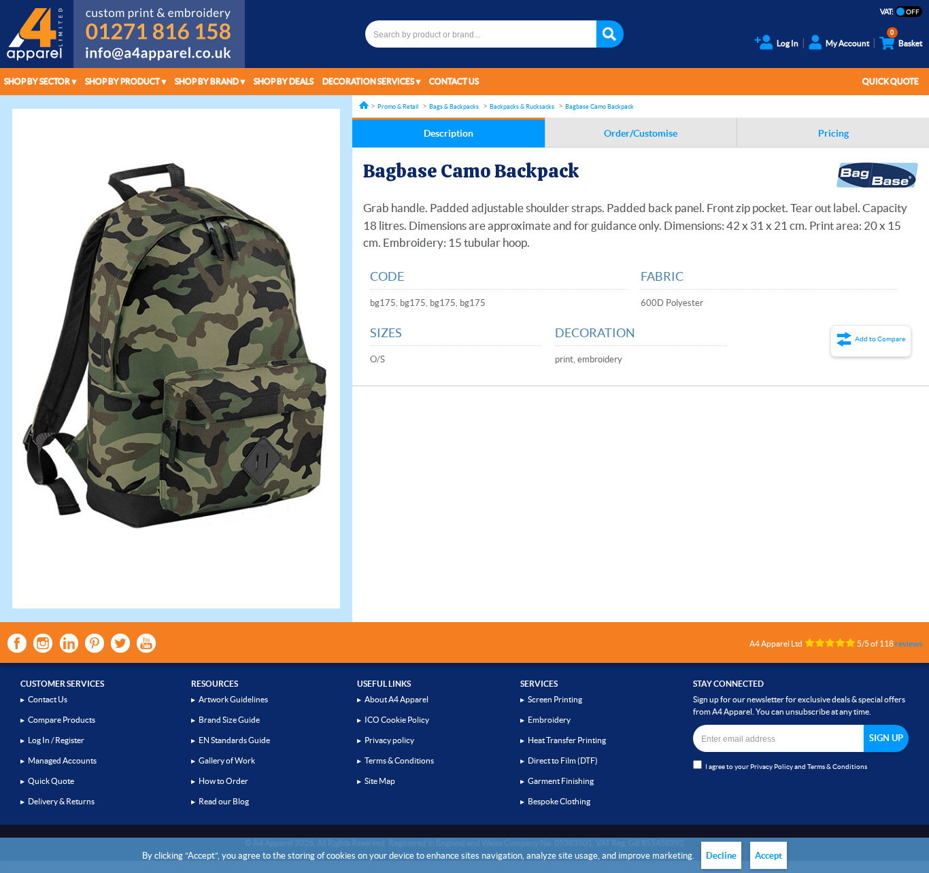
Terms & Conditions (399, 760)
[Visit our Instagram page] (43, 643)
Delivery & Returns (61, 801)
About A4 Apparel (396, 699)
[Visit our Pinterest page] (94, 643)
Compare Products (61, 719)
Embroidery (549, 719)
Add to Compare (880, 339)
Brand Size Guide (229, 719)
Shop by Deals (284, 81)
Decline (721, 856)
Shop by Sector (37, 81)
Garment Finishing (561, 780)
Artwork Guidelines (233, 699)
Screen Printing (555, 699)
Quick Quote (890, 81)
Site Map (380, 780)
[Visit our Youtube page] (146, 643)
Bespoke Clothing (559, 801)
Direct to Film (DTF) (563, 760)
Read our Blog (224, 801)
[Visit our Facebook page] (17, 643)
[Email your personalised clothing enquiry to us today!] (159, 56)
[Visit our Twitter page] (120, 643)
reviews (908, 643)
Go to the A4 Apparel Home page (36, 34)
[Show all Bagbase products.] (877, 175)
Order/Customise (640, 133)
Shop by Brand (207, 81)
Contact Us (454, 81)
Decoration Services (368, 81)
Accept (768, 856)
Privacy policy (389, 740)
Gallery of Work (227, 760)
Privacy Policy (771, 766)
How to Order (223, 780)
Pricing (833, 133)
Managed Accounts (62, 760)
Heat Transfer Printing (567, 740)
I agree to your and (786, 766)
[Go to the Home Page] (364, 105)
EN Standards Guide (234, 740)
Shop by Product (122, 81)
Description (448, 133)
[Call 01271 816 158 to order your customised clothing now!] (159, 22)
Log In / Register (56, 740)
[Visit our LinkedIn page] (69, 643)
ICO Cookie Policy (397, 719)
